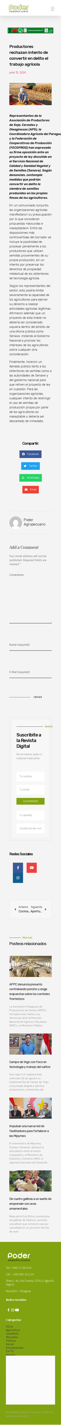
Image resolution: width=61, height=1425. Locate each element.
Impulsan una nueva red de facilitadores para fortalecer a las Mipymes (29, 1131)
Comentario (16, 574)
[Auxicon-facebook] (8, 1310)
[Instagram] (12, 1310)
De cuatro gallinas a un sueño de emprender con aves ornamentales (30, 1204)
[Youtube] (17, 1310)
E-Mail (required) (19, 672)
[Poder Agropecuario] (20, 8)
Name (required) (19, 644)
